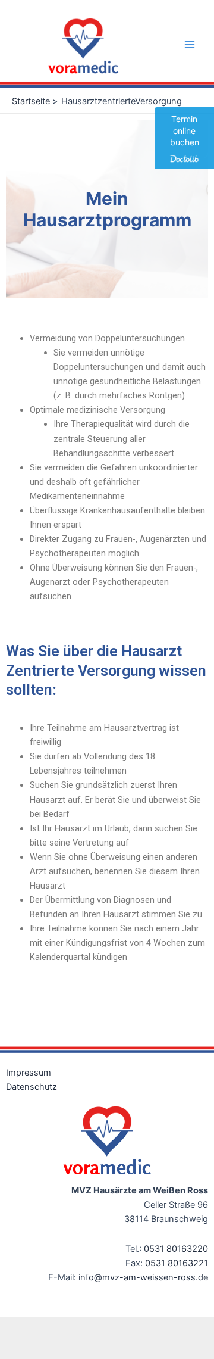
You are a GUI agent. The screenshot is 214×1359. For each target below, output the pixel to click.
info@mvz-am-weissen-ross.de (143, 1277)
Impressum (28, 1072)
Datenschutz (31, 1086)
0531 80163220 (176, 1248)
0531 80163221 (176, 1263)
